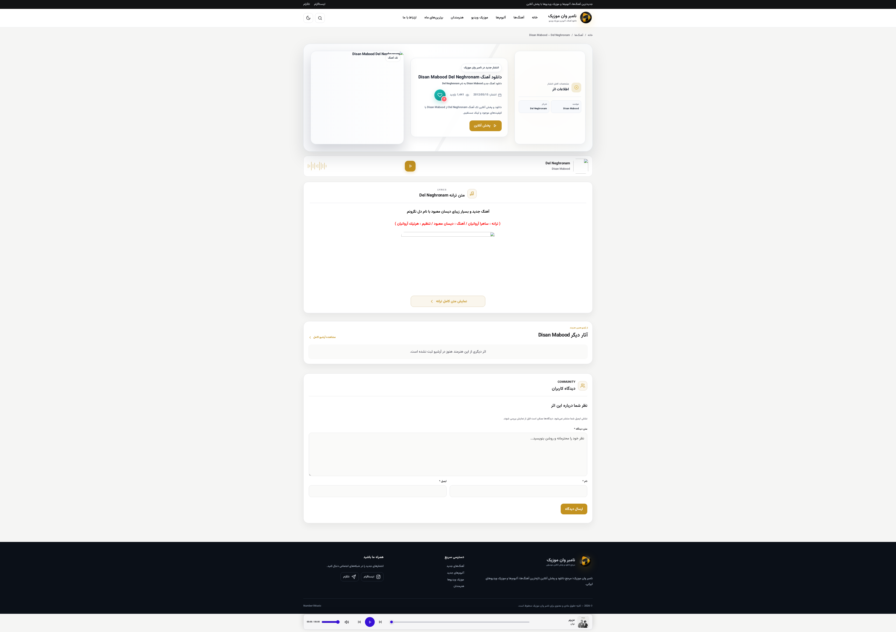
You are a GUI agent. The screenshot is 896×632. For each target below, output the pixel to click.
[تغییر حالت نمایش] (308, 18)
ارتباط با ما (410, 17)
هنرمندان (457, 17)
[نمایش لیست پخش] (583, 622)
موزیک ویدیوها (455, 580)
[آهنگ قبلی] (359, 622)
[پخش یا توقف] (370, 622)
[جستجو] (320, 18)
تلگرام (306, 4)
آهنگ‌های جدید (455, 566)
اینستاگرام (319, 4)
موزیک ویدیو (479, 17)
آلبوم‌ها (501, 17)
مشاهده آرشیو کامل (324, 337)
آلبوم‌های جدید (455, 573)
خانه (535, 17)
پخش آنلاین (482, 125)
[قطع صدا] (347, 622)
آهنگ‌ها (519, 17)
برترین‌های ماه (433, 17)
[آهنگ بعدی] (380, 622)
